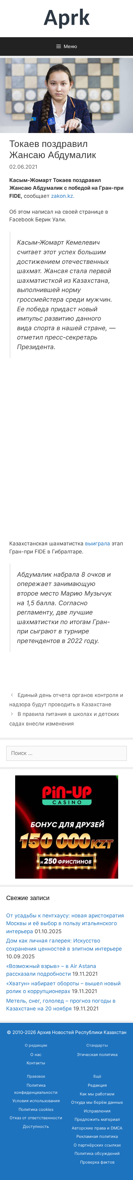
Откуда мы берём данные (97, 1102)
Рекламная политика (97, 1136)
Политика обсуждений (97, 1153)
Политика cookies (36, 1109)
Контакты (36, 1063)
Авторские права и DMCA (97, 1128)
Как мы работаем (97, 1094)
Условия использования (36, 1100)
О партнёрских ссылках (97, 1145)
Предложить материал (97, 1119)
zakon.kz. (62, 196)
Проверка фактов (97, 1162)
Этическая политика (97, 1054)
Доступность (36, 1126)
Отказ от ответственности (36, 1118)
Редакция (97, 1085)
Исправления (97, 1111)
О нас (35, 1054)
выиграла (97, 543)
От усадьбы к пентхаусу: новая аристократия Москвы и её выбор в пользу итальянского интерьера (65, 923)
